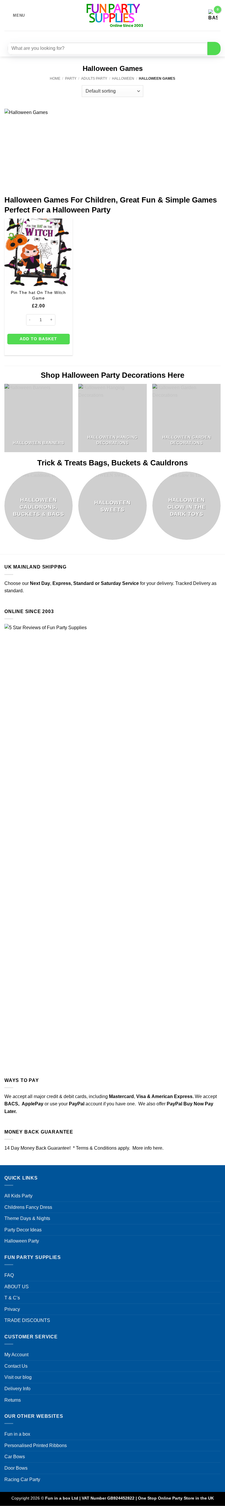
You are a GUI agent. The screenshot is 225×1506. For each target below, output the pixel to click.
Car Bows (14, 1456)
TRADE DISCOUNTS (27, 1320)
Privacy (12, 1309)
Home (55, 78)
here (157, 1148)
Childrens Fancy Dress (28, 1207)
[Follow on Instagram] (105, 35)
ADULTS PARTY (94, 78)
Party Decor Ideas (23, 1229)
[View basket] (213, 15)
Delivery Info (17, 1388)
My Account (16, 1354)
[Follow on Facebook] (95, 35)
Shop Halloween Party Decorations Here (112, 375)
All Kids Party (18, 1195)
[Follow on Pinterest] (127, 35)
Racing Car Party (22, 1479)
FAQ (9, 1275)
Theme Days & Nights (27, 1218)
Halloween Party (21, 1240)
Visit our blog (18, 1377)
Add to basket (38, 338)
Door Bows (16, 1468)
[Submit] (214, 48)
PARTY (70, 78)
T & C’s (12, 1297)
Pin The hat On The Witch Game (38, 295)
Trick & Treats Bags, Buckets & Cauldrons (112, 463)
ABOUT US (16, 1286)
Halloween (123, 78)
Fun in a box (17, 1434)
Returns (12, 1400)
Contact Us (16, 1366)
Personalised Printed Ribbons (35, 1445)
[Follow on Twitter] (116, 35)
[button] (14, 15)
